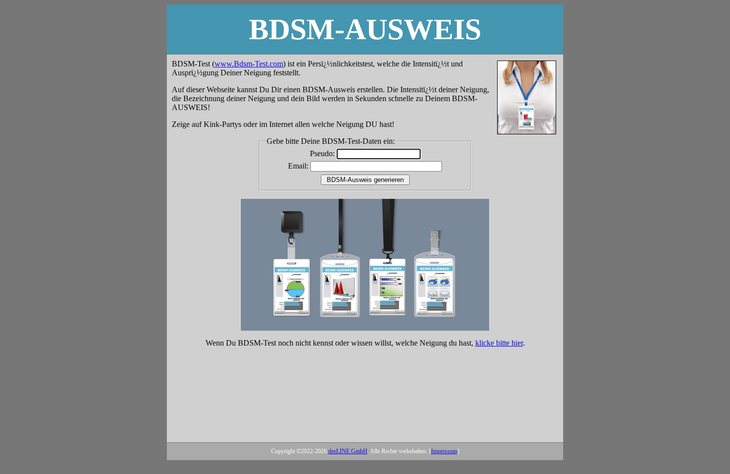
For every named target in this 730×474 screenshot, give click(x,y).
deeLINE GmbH (347, 451)
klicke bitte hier (499, 343)
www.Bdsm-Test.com (249, 63)
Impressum (444, 451)
